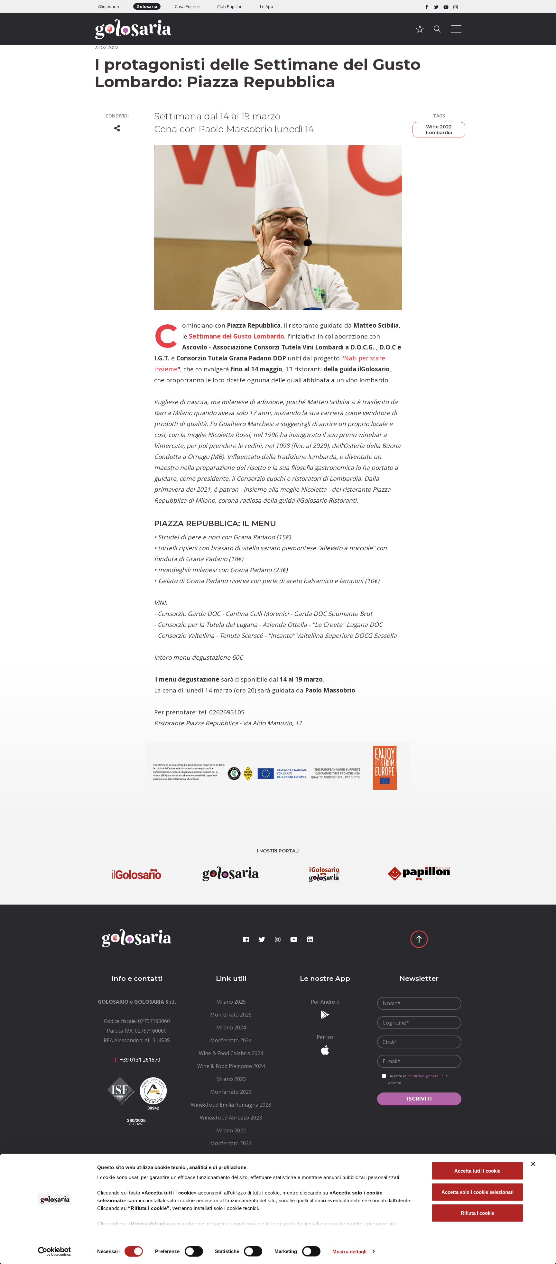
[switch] (194, 1251)
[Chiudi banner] (533, 1164)
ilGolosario (108, 6)
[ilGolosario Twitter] (436, 6)
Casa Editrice (187, 6)
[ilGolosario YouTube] (446, 6)
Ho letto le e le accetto (418, 1079)
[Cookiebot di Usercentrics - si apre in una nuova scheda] (54, 1251)
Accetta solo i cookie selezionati (477, 1191)
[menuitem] (231, 1002)
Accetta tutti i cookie (477, 1171)
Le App (266, 6)
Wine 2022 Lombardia (439, 129)
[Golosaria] (137, 38)
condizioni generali (423, 1075)
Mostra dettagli (349, 1251)
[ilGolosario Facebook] (426, 6)
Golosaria (146, 6)
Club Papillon (230, 6)
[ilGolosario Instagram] (455, 6)
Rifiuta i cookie (477, 1213)
